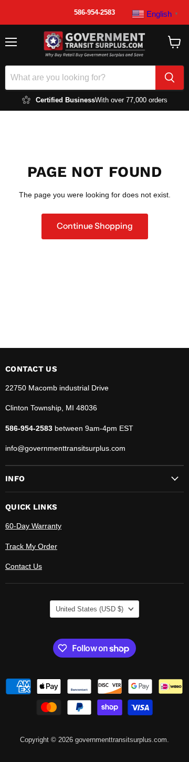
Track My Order (31, 546)
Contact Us (23, 566)
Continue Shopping (95, 226)
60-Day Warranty (33, 526)
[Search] (169, 78)
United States (89, 609)
